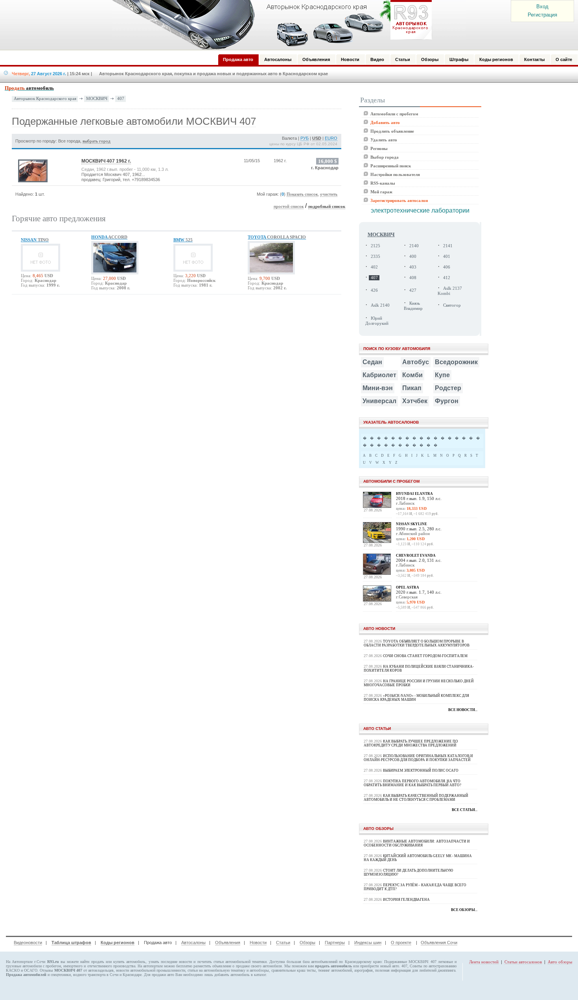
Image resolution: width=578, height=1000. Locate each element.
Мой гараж (381, 191)
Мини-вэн (378, 388)
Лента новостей (484, 961)
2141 (448, 246)
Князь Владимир (413, 306)
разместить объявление (212, 966)
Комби (412, 375)
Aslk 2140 (380, 305)
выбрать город (96, 141)
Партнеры (335, 942)
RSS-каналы (382, 183)
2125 (375, 246)
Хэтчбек (414, 401)
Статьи (283, 942)
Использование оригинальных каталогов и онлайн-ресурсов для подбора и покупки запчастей (418, 758)
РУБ (304, 138)
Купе (442, 375)
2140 (414, 246)
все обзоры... (464, 910)
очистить (328, 194)
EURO (331, 138)
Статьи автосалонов (523, 961)
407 (120, 98)
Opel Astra (407, 587)
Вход (542, 6)
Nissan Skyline (411, 524)
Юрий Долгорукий (376, 321)
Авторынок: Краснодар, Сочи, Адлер (269, 25)
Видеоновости (28, 942)
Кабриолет (379, 375)
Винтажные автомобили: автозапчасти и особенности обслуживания (417, 843)
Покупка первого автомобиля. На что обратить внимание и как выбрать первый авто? (412, 783)
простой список (289, 206)
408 (412, 278)
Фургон (446, 401)
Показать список (302, 194)
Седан (372, 362)
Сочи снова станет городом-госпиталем (425, 656)
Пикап (412, 388)
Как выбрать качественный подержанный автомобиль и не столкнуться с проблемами (416, 798)
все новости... (462, 710)
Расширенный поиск (390, 165)
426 (374, 290)
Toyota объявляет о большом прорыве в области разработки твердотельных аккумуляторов (416, 643)
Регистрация (542, 15)
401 (446, 256)
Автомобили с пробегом (394, 113)
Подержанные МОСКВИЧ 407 (410, 961)
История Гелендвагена (406, 900)
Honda (109, 237)
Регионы (379, 148)
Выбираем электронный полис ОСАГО (420, 770)
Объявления (227, 942)
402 (374, 267)
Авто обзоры (560, 961)
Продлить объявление (392, 131)
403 (412, 267)
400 (412, 256)
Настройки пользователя (395, 174)
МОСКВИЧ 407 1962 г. (106, 161)
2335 (375, 256)
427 (412, 290)
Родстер (448, 388)
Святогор (452, 305)
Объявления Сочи (439, 942)
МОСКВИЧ (96, 98)
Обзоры (307, 942)
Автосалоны (193, 942)
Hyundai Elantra (414, 494)
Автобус (415, 362)
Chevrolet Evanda (416, 555)
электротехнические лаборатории (420, 210)
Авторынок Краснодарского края (45, 98)
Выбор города (384, 157)
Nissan (35, 239)
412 (446, 278)
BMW (183, 239)
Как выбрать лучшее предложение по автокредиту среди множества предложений (411, 743)
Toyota (277, 237)
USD (316, 138)
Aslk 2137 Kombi (450, 291)
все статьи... (464, 810)
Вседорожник (456, 362)
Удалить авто (383, 139)
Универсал (379, 401)
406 (446, 267)
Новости (258, 942)
